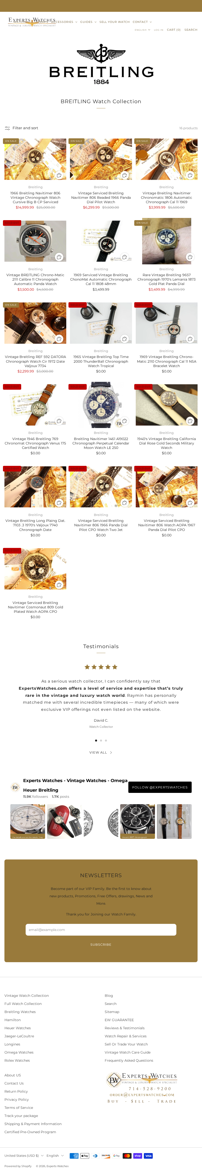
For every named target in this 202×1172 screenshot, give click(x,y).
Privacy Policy (16, 1099)
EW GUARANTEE (119, 1020)
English (141, 30)
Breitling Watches (20, 1012)
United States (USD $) (21, 1156)
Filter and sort (25, 128)
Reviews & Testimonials (125, 1028)
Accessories (62, 22)
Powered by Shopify (18, 1166)
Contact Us (14, 1083)
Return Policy (16, 1091)
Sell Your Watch (115, 22)
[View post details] (27, 821)
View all (98, 752)
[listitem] (101, 6)
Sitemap (112, 1012)
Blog (109, 995)
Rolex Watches (17, 1060)
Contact (140, 22)
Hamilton (12, 1020)
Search (191, 29)
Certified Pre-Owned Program (30, 1132)
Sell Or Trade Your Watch (126, 1044)
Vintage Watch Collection (26, 995)
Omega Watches (19, 1052)
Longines (12, 1044)
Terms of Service (18, 1107)
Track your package (21, 1116)
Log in (158, 30)
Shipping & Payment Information (33, 1124)
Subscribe (101, 944)
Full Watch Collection (23, 1003)
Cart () (174, 29)
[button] (96, 741)
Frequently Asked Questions (129, 1060)
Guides (86, 22)
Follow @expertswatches (160, 787)
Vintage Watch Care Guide (128, 1052)
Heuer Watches (17, 1028)
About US (12, 1075)
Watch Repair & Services (126, 1036)
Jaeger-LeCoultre (19, 1036)
